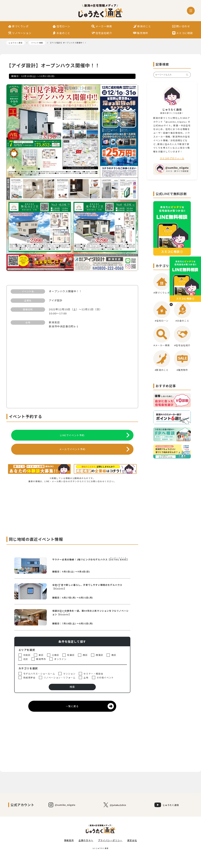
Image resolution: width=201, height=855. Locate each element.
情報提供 (69, 840)
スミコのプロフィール (172, 158)
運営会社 (132, 840)
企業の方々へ (86, 840)
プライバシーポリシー (110, 840)
